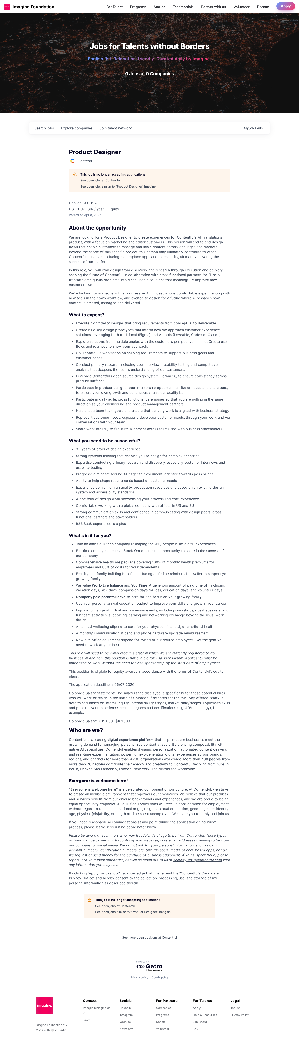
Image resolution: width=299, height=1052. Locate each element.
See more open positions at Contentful (149, 937)
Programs (138, 7)
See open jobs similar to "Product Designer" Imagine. (118, 186)
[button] (7, 7)
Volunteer (242, 7)
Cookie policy (160, 977)
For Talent (114, 7)
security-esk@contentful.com (197, 860)
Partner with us (213, 7)
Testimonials (183, 7)
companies (77, 128)
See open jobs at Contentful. (100, 180)
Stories (159, 7)
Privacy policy (139, 977)
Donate (263, 7)
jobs (44, 128)
